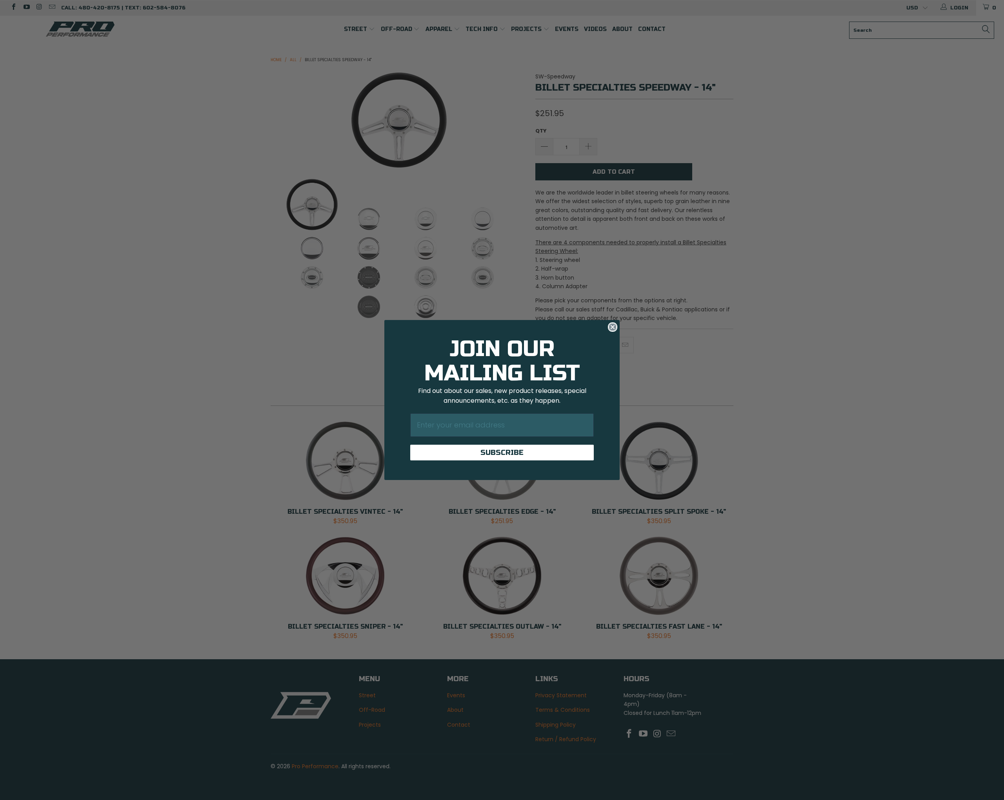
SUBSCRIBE (502, 452)
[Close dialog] (613, 327)
